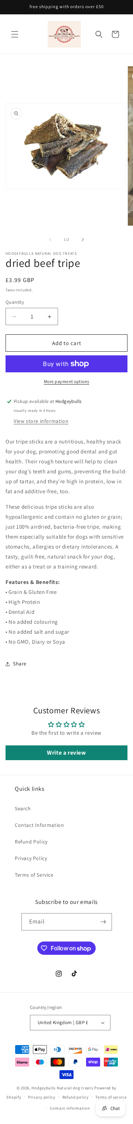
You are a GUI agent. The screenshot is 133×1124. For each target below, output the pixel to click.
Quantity (15, 302)
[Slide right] (83, 240)
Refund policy (75, 1097)
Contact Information (39, 825)
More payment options (66, 381)
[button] (15, 34)
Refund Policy (31, 841)
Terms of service (110, 1097)
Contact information (70, 1108)
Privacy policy (41, 1097)
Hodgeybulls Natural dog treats (62, 1087)
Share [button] (20, 663)
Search (23, 808)
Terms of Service (34, 874)
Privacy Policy (31, 858)
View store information (41, 421)
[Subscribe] (103, 921)
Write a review (66, 752)
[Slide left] (50, 240)
